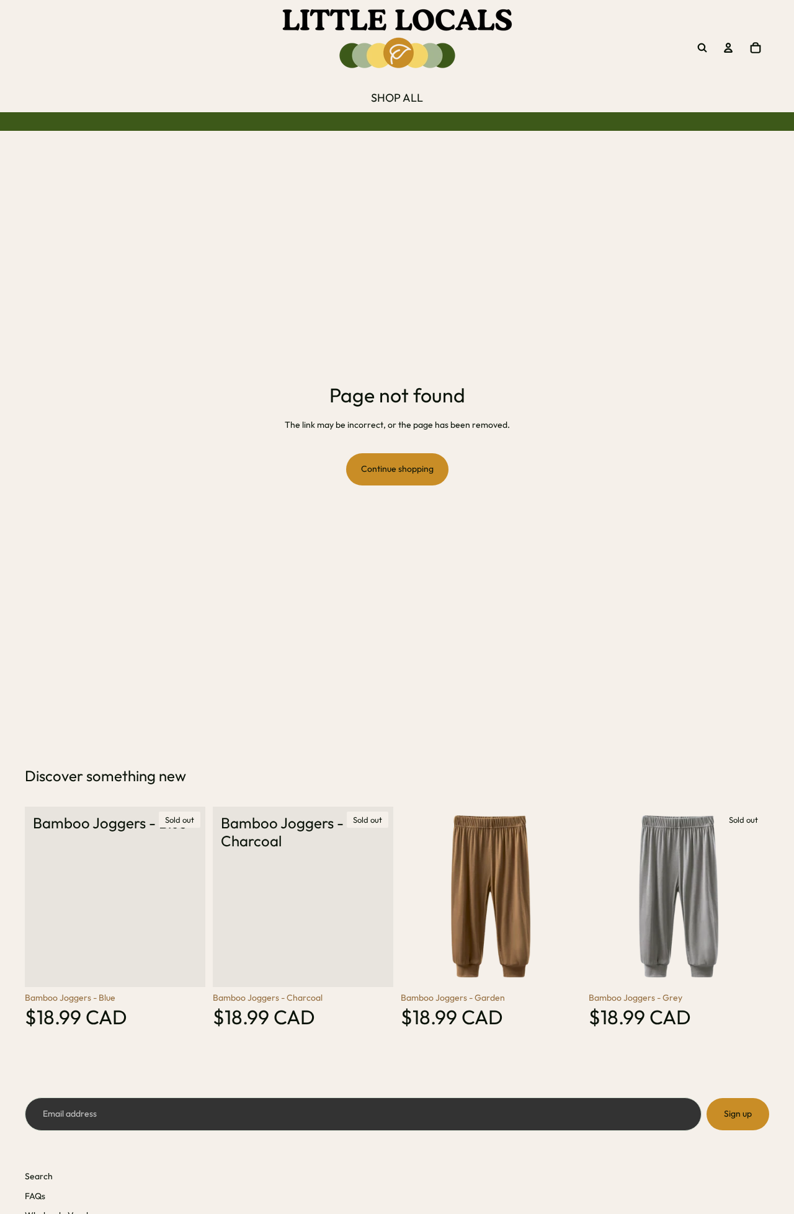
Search (39, 1176)
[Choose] (562, 968)
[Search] (702, 47)
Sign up (738, 1113)
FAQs (35, 1196)
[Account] (728, 47)
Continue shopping (397, 468)
